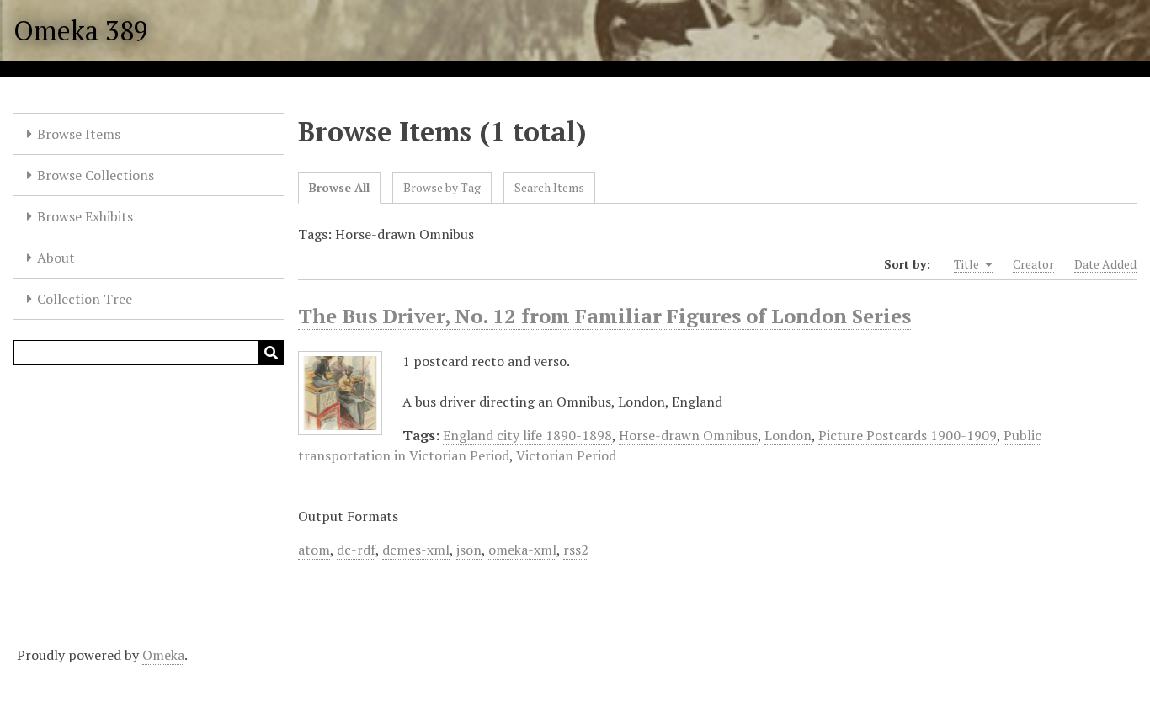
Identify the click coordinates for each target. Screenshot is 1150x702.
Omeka (163, 655)
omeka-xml (522, 549)
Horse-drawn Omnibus (688, 435)
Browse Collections (95, 175)
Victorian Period (566, 455)
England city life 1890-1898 (527, 435)
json (469, 549)
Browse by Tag (442, 187)
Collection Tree (84, 299)
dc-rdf (356, 549)
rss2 (575, 549)
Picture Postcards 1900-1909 (907, 435)
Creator (1033, 264)
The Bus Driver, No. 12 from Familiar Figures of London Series (604, 315)
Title (968, 264)
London (788, 435)
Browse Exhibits (85, 216)
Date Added (1105, 264)
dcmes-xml (416, 549)
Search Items (549, 187)
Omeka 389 (80, 30)
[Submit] (271, 352)
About (56, 257)
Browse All (339, 187)
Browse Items (78, 134)
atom (314, 549)
